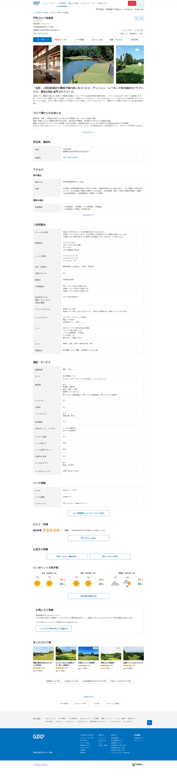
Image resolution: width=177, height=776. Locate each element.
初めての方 (140, 9)
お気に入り (129, 9)
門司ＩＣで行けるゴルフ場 (121, 681)
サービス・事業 (84, 743)
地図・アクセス (116, 40)
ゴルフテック (70, 721)
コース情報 (79, 40)
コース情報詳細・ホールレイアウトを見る (88, 513)
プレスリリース (138, 740)
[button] (37, 64)
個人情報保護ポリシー (117, 740)
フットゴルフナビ (115, 721)
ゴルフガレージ (82, 721)
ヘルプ (140, 3)
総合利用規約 (115, 738)
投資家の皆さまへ (85, 745)
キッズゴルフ (128, 721)
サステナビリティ (85, 748)
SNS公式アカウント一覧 (42, 752)
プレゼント (59, 721)
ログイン (132, 3)
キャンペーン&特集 (113, 703)
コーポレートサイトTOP (87, 738)
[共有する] (142, 18)
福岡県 (46, 12)
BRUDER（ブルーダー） (98, 721)
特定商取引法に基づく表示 (118, 745)
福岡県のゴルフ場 (53, 681)
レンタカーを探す (111, 556)
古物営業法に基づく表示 (118, 748)
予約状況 (101, 9)
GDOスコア (131, 718)
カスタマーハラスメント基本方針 (120, 752)
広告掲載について (139, 738)
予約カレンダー (60, 40)
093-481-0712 (43, 33)
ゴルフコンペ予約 (80, 703)
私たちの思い (84, 740)
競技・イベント (107, 718)
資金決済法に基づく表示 (118, 750)
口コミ (97, 40)
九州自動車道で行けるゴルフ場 (94, 681)
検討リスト (119, 9)
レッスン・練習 (120, 718)
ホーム (45, 3)
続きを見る (87, 132)
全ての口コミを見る (88, 538)
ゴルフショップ (50, 718)
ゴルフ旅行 (48, 721)
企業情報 (82, 750)
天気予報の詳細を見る (88, 596)
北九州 (53, 12)
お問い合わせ (102, 740)
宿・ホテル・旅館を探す (68, 556)
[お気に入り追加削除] (136, 18)
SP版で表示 (88, 697)
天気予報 (134, 40)
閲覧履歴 (110, 9)
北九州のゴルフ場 (71, 681)
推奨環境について (116, 743)
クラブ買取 (61, 718)
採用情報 (82, 752)
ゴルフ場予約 (37, 12)
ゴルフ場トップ (42, 40)
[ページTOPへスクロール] (149, 722)
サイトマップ (102, 738)
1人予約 (96, 703)
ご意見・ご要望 (102, 745)
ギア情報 (96, 718)
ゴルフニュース (85, 718)
